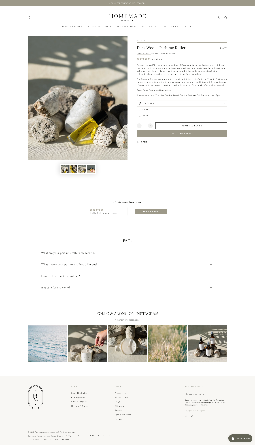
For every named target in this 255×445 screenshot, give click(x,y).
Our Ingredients (79, 397)
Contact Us (120, 393)
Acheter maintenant (182, 134)
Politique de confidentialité (100, 436)
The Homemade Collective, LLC (47, 432)
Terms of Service (123, 414)
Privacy (118, 419)
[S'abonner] (225, 394)
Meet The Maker (79, 393)
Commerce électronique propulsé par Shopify (45, 436)
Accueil (140, 41)
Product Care (121, 397)
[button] (29, 18)
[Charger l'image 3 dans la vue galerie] (82, 169)
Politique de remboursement (77, 436)
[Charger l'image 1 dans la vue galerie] (65, 169)
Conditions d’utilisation (40, 439)
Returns (118, 410)
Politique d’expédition (60, 439)
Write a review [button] (151, 211)
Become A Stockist (80, 406)
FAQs (117, 401)
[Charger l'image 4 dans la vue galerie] (91, 169)
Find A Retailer (78, 401)
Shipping (119, 406)
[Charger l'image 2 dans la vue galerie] (73, 169)
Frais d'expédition (144, 53)
